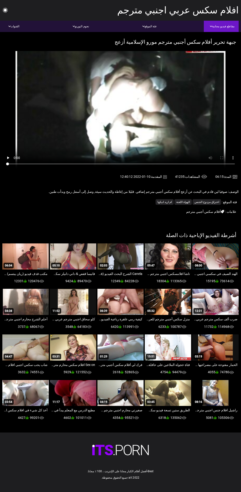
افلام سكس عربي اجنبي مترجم (178, 10)
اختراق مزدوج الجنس (206, 202)
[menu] (5, 10)
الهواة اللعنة (183, 202)
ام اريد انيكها (164, 202)
